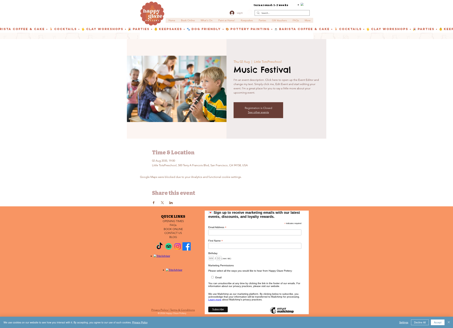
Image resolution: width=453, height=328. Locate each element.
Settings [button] (403, 322)
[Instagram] (177, 246)
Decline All (420, 322)
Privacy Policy (140, 322)
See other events (258, 112)
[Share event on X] (162, 202)
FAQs (173, 225)
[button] (250, 11)
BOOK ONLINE (173, 229)
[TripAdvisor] (168, 246)
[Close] (449, 322)
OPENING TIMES (173, 221)
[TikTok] (159, 246)
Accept (437, 322)
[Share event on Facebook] (153, 202)
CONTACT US (173, 233)
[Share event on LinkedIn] (171, 202)
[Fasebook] (186, 246)
